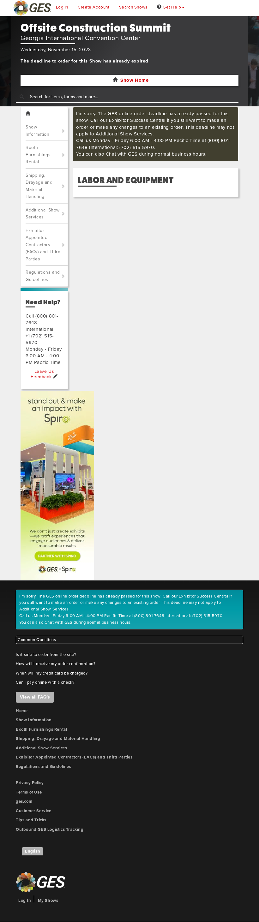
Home (21, 710)
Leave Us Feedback (42, 374)
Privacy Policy (30, 782)
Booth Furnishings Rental (38, 154)
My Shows (48, 900)
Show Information (38, 130)
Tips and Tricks (31, 820)
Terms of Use (29, 792)
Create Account (93, 7)
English (32, 851)
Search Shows (133, 7)
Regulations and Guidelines (43, 276)
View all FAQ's (35, 697)
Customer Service (33, 810)
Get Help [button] (171, 7)
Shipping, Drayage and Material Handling (39, 186)
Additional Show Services (43, 213)
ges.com (24, 801)
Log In (62, 7)
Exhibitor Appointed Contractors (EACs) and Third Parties (43, 245)
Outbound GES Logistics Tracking (50, 829)
